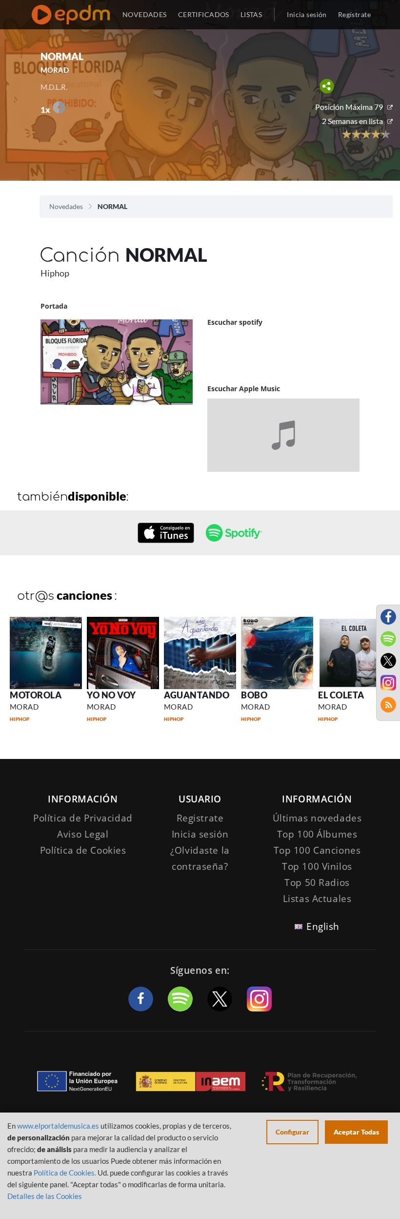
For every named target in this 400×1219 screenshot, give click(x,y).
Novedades (66, 206)
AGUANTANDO (196, 695)
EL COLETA (341, 695)
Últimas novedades (317, 818)
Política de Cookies (83, 850)
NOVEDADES (144, 14)
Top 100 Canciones (317, 850)
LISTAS (251, 14)
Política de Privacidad (83, 818)
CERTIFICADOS (203, 14)
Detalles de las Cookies (44, 1196)
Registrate (200, 818)
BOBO (254, 695)
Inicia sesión (306, 14)
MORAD (24, 706)
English (323, 926)
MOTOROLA (35, 695)
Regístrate (354, 14)
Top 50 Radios (316, 882)
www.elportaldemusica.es (58, 1125)
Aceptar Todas (356, 1132)
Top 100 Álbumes (317, 834)
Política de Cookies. (65, 1172)
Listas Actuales (317, 898)
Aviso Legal (82, 834)
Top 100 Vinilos (317, 866)
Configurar (292, 1132)
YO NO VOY (111, 695)
